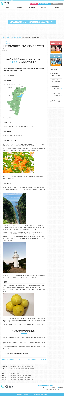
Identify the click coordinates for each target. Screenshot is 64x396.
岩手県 (18, 366)
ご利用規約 (54, 387)
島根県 (18, 377)
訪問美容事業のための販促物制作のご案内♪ (55, 75)
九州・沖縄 (4, 379)
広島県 (21, 377)
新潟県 (18, 370)
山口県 (11, 377)
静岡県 (21, 373)
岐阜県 (14, 373)
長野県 (28, 370)
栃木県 (29, 368)
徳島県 (25, 377)
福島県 (32, 366)
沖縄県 (32, 379)
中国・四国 (4, 377)
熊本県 (25, 379)
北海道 (11, 366)
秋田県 (25, 366)
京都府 (14, 375)
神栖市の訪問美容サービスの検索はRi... (36, 359)
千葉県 (22, 368)
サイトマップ (56, 389)
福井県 (25, 370)
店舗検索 (7, 7)
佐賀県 (14, 379)
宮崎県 (28, 379)
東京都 (11, 368)
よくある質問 (32, 7)
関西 (3, 375)
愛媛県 (28, 377)
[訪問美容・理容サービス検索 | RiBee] (7, 4)
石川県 (21, 370)
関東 (3, 368)
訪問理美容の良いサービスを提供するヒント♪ (55, 81)
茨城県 (33, 368)
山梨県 (14, 370)
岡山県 (14, 377)
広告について (42, 389)
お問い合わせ (49, 389)
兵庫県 (18, 375)
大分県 (18, 379)
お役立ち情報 (44, 7)
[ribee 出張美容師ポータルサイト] (7, 387)
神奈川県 (15, 368)
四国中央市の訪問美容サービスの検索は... (12, 359)
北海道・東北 (4, 366)
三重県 (18, 373)
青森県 (14, 366)
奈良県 (25, 375)
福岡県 (11, 379)
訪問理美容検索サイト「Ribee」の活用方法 (55, 88)
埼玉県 (19, 368)
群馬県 (25, 368)
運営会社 (57, 7)
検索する (13, 62)
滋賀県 (29, 375)
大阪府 (11, 375)
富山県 (11, 370)
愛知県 (11, 373)
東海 (3, 373)
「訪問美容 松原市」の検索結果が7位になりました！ (55, 95)
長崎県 (21, 379)
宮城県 (21, 366)
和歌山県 (22, 375)
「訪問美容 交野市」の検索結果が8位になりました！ (55, 102)
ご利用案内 (19, 7)
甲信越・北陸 (4, 370)
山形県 (28, 366)
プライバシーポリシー (43, 387)
